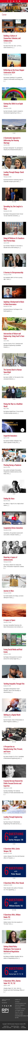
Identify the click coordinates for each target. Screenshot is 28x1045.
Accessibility (23, 1027)
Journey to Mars (9, 590)
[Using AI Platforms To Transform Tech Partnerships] (14, 229)
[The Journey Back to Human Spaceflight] (14, 360)
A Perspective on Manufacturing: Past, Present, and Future (13, 749)
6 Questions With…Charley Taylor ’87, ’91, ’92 (12, 982)
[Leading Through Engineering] (14, 807)
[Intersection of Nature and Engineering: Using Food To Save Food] (14, 324)
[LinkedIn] (6, 1005)
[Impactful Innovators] (14, 426)
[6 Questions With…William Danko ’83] (14, 903)
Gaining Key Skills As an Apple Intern (13, 104)
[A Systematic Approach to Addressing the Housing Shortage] (14, 126)
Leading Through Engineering (13, 816)
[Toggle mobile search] (22, 5)
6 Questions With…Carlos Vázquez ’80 (12, 849)
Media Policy (6, 1026)
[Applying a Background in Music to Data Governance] (14, 292)
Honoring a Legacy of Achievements (10, 558)
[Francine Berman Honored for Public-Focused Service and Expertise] (14, 771)
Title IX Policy (16, 1027)
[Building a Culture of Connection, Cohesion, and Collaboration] (14, 26)
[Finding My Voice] (14, 487)
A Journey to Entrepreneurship (13, 272)
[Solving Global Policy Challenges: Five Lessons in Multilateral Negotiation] (14, 937)
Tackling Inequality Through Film (14, 683)
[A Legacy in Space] (14, 611)
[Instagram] (4, 1005)
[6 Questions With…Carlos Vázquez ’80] (14, 837)
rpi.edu (17, 1017)
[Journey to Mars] (14, 581)
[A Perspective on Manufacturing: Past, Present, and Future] (14, 735)
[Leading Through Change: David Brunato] (14, 163)
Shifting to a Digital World (12, 714)
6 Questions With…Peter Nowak (14, 882)
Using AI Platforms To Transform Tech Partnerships (14, 239)
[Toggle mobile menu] (25, 5)
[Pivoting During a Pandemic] (14, 456)
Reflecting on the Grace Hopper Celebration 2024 (14, 71)
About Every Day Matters (6, 1000)
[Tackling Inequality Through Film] (14, 672)
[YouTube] (10, 1005)
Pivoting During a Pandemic (12, 465)
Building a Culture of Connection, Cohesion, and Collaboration (12, 38)
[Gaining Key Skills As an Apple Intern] (14, 94)
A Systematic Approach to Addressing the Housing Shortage (12, 140)
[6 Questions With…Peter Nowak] (14, 871)
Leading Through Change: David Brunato (14, 173)
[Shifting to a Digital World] (14, 705)
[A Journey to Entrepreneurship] (14, 260)
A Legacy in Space (9, 620)
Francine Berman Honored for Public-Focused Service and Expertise (13, 783)
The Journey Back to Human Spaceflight (13, 370)
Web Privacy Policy (15, 1026)
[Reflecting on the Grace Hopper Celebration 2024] (14, 60)
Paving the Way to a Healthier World (13, 405)
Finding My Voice (9, 498)
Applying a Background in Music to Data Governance (14, 303)
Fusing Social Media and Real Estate (13, 650)
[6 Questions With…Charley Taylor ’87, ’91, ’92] (14, 971)
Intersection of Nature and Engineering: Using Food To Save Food (14, 336)
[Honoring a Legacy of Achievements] (14, 548)
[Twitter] (8, 1005)
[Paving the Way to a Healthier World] (14, 392)
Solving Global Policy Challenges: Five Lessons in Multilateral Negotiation (12, 949)
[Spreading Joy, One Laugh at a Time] (14, 194)
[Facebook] (2, 1005)
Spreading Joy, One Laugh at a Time (13, 207)
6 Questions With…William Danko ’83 (12, 915)
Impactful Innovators (10, 435)
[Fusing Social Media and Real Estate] (14, 640)
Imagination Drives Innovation (13, 527)
